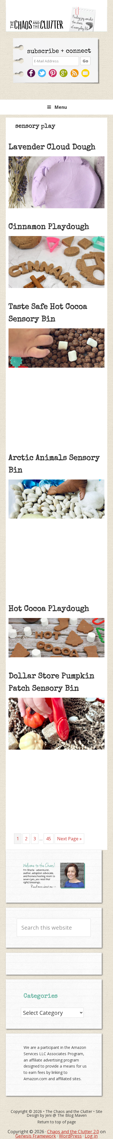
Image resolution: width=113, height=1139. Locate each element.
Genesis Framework (35, 1136)
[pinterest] (53, 73)
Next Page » (69, 839)
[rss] (75, 73)
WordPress (70, 1136)
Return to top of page (56, 1121)
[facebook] (31, 73)
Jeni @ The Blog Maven (66, 1115)
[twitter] (42, 73)
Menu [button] (61, 107)
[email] (86, 73)
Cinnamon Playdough (49, 227)
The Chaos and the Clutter (69, 1111)
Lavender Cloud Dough (52, 147)
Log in (91, 1136)
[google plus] (64, 73)
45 (49, 838)
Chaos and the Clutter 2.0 (73, 1132)
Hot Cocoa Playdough (49, 609)
